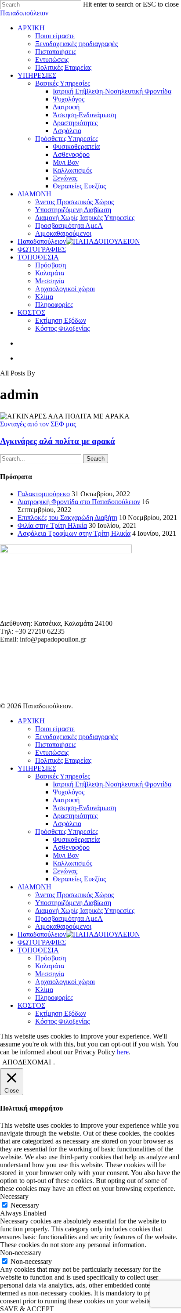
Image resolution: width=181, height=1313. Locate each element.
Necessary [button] (14, 1196)
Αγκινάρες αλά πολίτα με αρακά (57, 441)
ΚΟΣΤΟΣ (31, 1005)
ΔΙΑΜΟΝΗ (34, 887)
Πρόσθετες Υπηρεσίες (66, 831)
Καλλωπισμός (72, 863)
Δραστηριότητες (75, 815)
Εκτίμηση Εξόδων (60, 1013)
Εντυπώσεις (52, 752)
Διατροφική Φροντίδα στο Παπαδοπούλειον (79, 501)
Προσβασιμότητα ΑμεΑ (69, 918)
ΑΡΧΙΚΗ (31, 721)
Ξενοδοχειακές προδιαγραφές (76, 736)
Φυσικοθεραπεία (76, 839)
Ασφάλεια (67, 823)
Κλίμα (44, 989)
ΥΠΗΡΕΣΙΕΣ (37, 768)
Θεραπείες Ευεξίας (79, 879)
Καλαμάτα (49, 966)
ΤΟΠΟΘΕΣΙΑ (38, 950)
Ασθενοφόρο (71, 847)
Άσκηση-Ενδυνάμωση (84, 808)
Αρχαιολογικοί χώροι (65, 981)
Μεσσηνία (49, 974)
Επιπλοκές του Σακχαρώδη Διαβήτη (67, 517)
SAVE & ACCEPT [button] (27, 1309)
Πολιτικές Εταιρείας (63, 760)
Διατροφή (66, 800)
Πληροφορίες (54, 997)
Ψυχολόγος (68, 792)
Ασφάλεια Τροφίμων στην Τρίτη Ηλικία (74, 533)
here (123, 1052)
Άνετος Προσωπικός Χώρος (74, 894)
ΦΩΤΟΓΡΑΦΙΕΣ (42, 942)
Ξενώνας (65, 871)
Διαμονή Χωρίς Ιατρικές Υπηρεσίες (84, 910)
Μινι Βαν (66, 855)
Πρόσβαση (50, 958)
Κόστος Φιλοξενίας (62, 1021)
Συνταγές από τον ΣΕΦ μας (38, 424)
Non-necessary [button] (20, 1252)
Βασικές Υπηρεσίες (62, 776)
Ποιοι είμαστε (55, 728)
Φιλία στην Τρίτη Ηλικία (52, 525)
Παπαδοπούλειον (24, 13)
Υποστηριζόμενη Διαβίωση (73, 902)
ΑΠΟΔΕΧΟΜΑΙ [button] (26, 1062)
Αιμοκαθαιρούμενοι (63, 926)
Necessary (25, 1205)
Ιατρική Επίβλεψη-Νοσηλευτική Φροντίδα (112, 784)
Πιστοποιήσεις (55, 744)
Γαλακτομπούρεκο (44, 494)
